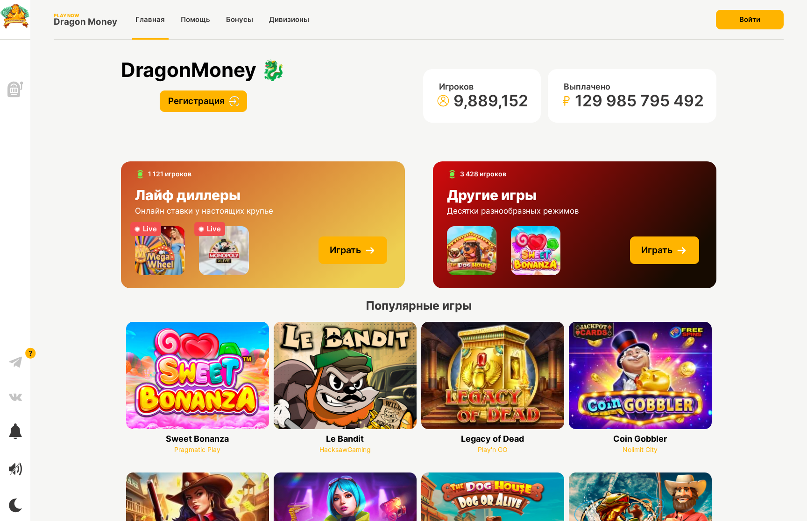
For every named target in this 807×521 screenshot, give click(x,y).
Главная (150, 19)
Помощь (195, 19)
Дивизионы (289, 19)
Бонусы (239, 19)
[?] (15, 359)
